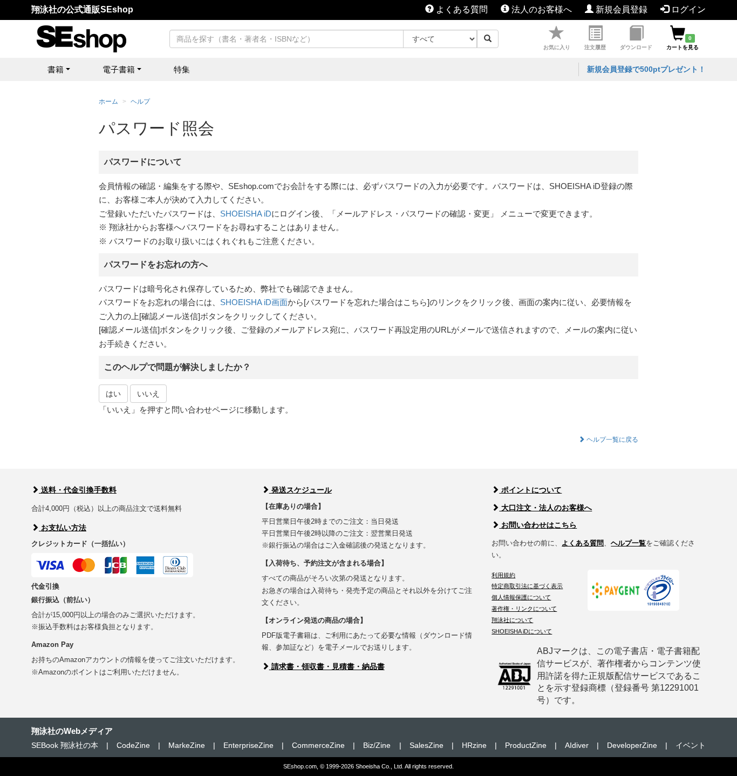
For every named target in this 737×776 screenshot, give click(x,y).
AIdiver (577, 745)
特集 (182, 69)
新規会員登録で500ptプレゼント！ (646, 69)
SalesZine (426, 745)
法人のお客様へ (540, 9)
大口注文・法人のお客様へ (545, 507)
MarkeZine (186, 745)
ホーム (108, 101)
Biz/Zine (377, 745)
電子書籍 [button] (119, 69)
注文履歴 (595, 47)
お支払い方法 (62, 527)
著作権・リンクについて (524, 608)
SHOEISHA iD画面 (254, 302)
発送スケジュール (300, 489)
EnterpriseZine (248, 745)
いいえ (148, 393)
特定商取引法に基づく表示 (527, 586)
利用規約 (503, 575)
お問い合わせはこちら (538, 525)
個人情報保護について (521, 597)
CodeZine (133, 745)
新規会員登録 (620, 9)
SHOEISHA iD (245, 213)
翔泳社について (512, 620)
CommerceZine (318, 745)
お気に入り (556, 47)
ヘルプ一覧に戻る (611, 439)
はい (113, 393)
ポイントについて (530, 489)
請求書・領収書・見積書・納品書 (327, 666)
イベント (690, 745)
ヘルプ (140, 101)
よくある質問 (461, 9)
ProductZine (526, 745)
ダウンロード (636, 47)
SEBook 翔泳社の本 (64, 745)
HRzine (474, 745)
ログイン (687, 9)
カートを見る (682, 42)
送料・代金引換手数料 (78, 489)
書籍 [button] (55, 69)
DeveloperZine (632, 745)
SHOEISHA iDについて (522, 631)
